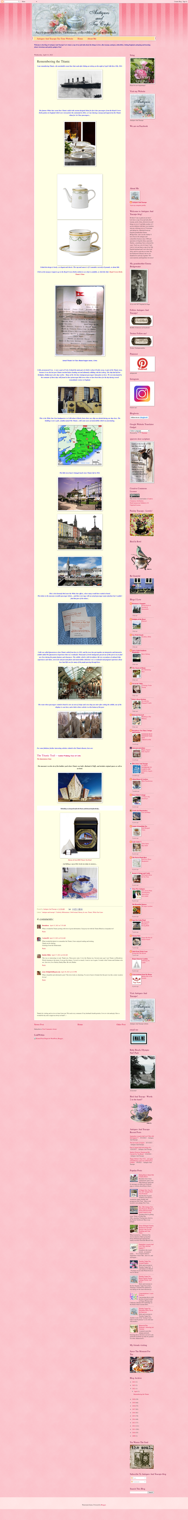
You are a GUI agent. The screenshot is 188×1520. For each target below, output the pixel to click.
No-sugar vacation (147, 906)
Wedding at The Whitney (146, 717)
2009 (134, 1436)
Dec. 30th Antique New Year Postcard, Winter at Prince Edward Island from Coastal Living (146, 1209)
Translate (144, 433)
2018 (134, 1406)
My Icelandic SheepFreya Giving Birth (145, 924)
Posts (134, 1478)
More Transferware (147, 781)
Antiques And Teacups (139, 202)
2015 (134, 1416)
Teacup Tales (136, 936)
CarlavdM (45, 938)
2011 (134, 1429)
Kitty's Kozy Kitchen (139, 699)
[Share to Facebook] (79, 909)
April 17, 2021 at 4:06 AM (60, 955)
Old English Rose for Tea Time (147, 876)
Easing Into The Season (139, 953)
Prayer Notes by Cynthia (140, 959)
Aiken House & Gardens (140, 779)
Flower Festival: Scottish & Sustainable (146, 607)
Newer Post (39, 1024)
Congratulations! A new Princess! (146, 1294)
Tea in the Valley (137, 684)
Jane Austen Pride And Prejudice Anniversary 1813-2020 (147, 893)
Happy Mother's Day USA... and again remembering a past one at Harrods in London (141, 1160)
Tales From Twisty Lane (140, 951)
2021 (134, 1388)
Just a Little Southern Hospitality (139, 651)
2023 (134, 1382)
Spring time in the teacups (147, 977)
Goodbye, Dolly (146, 637)
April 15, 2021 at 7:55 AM (58, 925)
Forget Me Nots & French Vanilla (147, 938)
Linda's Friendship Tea (139, 826)
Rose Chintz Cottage (138, 795)
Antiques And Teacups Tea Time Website (55, 38)
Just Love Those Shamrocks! (146, 860)
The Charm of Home (139, 668)
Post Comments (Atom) (49, 1029)
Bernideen (45, 925)
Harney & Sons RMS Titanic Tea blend (79, 860)
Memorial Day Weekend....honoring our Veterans (146, 1327)
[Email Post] (69, 909)
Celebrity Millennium (62, 912)
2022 (134, 1385)
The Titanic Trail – (59, 755)
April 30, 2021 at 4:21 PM (69, 972)
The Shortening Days (146, 671)
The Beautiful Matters (139, 904)
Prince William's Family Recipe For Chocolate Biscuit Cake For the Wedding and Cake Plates (146, 1229)
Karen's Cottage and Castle (141, 873)
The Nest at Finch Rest (139, 857)
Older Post (121, 1024)
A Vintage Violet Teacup (147, 686)
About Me (91, 38)
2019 (134, 1403)
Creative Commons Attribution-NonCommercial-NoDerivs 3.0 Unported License (141, 502)
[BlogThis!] (75, 909)
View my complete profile (138, 205)
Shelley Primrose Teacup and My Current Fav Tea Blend (140, 1153)
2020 (134, 1399)
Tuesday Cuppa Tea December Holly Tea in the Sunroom (146, 1310)
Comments (136, 1482)
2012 (134, 1426)
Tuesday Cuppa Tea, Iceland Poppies (145, 1262)
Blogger (103, 1505)
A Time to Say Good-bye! (146, 797)
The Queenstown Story (44, 759)
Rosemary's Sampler (139, 603)
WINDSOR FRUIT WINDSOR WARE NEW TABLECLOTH (147, 737)
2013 (134, 1423)
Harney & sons (82, 912)
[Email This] (73, 909)
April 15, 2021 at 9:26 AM (57, 938)
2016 (134, 1413)
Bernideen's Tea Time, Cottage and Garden (142, 731)
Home (80, 38)
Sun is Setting (146, 654)
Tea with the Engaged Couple (147, 702)
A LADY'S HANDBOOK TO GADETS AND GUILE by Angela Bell (147, 769)
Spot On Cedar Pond (139, 920)
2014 (134, 1419)
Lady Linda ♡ (137, 842)
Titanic (90, 912)
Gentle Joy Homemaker (140, 810)
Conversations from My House (142, 974)
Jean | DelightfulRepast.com (51, 972)
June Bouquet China (146, 829)
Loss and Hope (146, 812)
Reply (44, 931)
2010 (134, 1432)
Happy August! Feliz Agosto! (146, 751)
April (136, 1391)
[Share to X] (77, 909)
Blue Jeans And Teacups (140, 764)
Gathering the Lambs (146, 961)
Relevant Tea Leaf (138, 715)
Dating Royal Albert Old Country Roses (146, 1176)
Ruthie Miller (46, 955)
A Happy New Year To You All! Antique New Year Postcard (146, 1192)
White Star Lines (98, 912)
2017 (134, 1409)
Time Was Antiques (138, 889)
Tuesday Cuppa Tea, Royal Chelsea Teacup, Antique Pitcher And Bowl (145, 1279)
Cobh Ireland (74, 912)
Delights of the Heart (139, 619)
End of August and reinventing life (140, 1147)
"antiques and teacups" (48, 912)
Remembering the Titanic (141, 1394)
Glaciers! (144, 621)
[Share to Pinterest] (82, 909)
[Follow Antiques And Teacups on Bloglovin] (139, 418)
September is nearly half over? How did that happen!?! (146, 1246)
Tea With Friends (137, 635)
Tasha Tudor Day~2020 (145, 844)
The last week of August (137, 1143)
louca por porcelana (138, 748)
